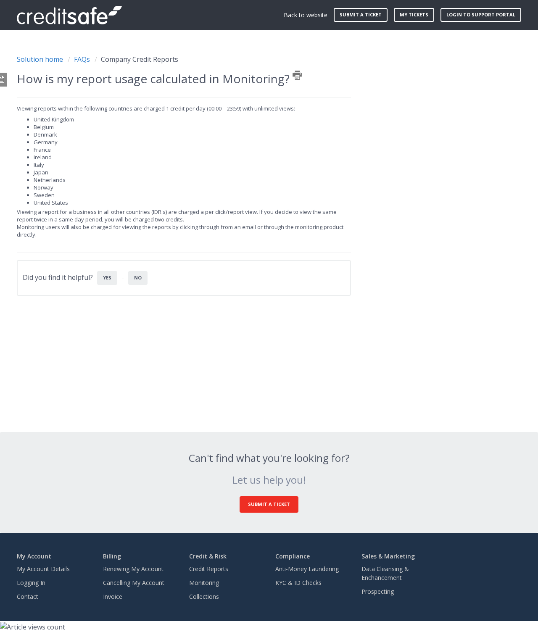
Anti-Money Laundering (307, 569)
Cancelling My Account (133, 583)
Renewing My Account (133, 569)
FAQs (82, 59)
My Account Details (43, 569)
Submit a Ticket (269, 504)
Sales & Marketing (388, 556)
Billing (112, 556)
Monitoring (204, 583)
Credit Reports (208, 569)
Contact (27, 596)
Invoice (112, 596)
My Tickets (414, 14)
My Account (34, 556)
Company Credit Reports (139, 59)
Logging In (31, 583)
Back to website (305, 15)
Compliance (292, 556)
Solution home (41, 59)
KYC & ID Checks (298, 583)
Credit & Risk (208, 556)
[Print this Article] (297, 75)
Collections (204, 596)
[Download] (253, 209)
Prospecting (377, 591)
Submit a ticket (361, 14)
